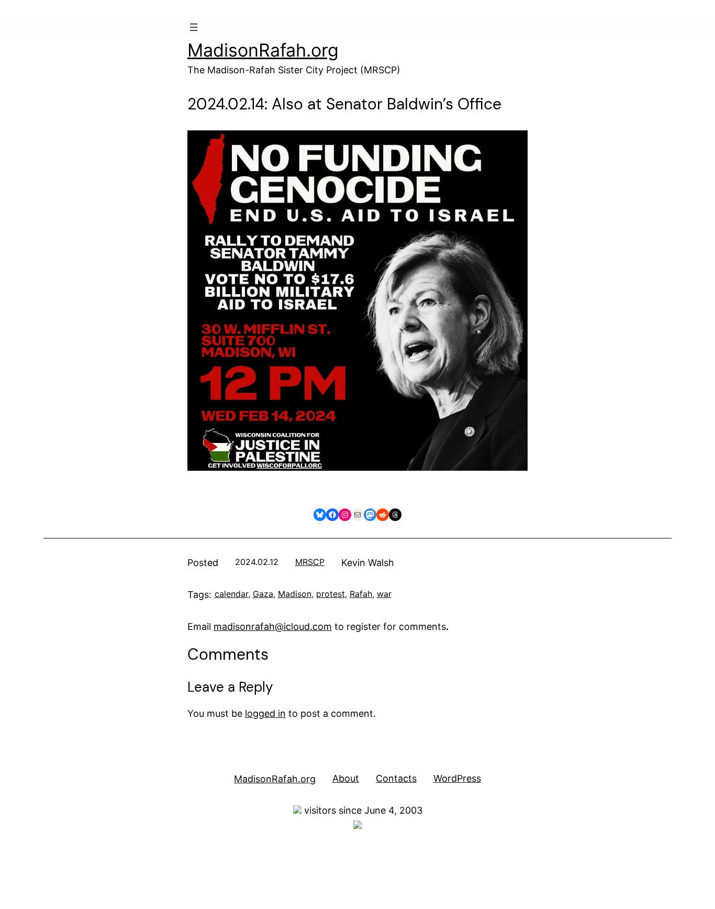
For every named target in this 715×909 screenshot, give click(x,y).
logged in (265, 713)
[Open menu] (193, 27)
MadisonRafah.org (263, 50)
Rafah (361, 594)
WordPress (457, 778)
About (345, 778)
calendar (231, 594)
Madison (294, 594)
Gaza (263, 594)
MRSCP (310, 562)
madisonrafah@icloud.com (273, 626)
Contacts (396, 778)
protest (330, 594)
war (384, 594)
